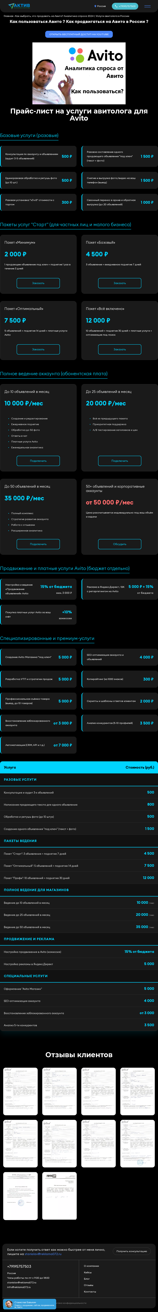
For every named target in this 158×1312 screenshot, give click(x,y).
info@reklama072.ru (19, 1287)
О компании (91, 1265)
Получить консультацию (131, 1251)
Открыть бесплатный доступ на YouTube (79, 34)
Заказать (38, 283)
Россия (101, 6)
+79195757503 (127, 6)
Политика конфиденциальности (69, 1303)
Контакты (90, 1291)
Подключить (38, 461)
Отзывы (88, 1285)
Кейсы (87, 1272)
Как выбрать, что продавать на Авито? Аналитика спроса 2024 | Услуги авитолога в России (72, 15)
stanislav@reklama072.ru (43, 1254)
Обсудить (119, 544)
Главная (8, 15)
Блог (87, 1278)
